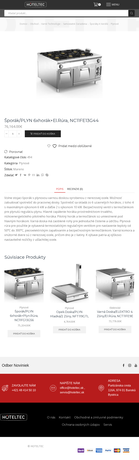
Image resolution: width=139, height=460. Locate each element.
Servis (108, 424)
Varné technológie (50, 23)
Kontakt (65, 417)
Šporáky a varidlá (99, 23)
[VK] (25, 175)
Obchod (34, 23)
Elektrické (115, 308)
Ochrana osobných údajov (81, 424)
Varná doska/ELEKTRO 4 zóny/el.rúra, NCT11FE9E (115, 314)
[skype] (46, 175)
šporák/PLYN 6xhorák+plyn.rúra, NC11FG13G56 (24, 316)
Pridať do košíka (44, 133)
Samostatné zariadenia (75, 23)
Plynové (115, 23)
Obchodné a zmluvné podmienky (98, 417)
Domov (23, 23)
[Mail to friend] (33, 175)
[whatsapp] (42, 175)
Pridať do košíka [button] (24, 333)
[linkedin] (38, 175)
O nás (51, 417)
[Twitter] (16, 175)
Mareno (18, 169)
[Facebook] (20, 175)
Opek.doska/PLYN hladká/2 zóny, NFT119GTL (69, 314)
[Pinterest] (29, 175)
